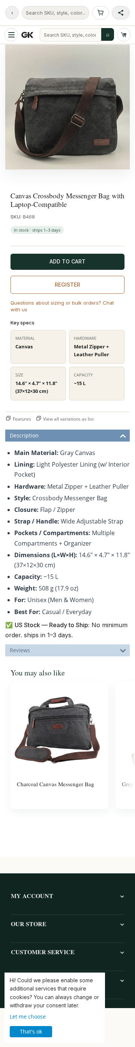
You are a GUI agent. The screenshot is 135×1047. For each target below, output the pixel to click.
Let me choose (28, 1016)
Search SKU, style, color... (56, 13)
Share (121, 12)
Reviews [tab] (20, 650)
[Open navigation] (11, 35)
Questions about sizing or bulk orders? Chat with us (62, 306)
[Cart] (123, 35)
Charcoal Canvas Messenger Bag (55, 784)
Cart (100, 12)
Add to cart (68, 261)
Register (67, 284)
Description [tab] (24, 435)
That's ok (31, 1031)
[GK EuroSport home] (29, 35)
